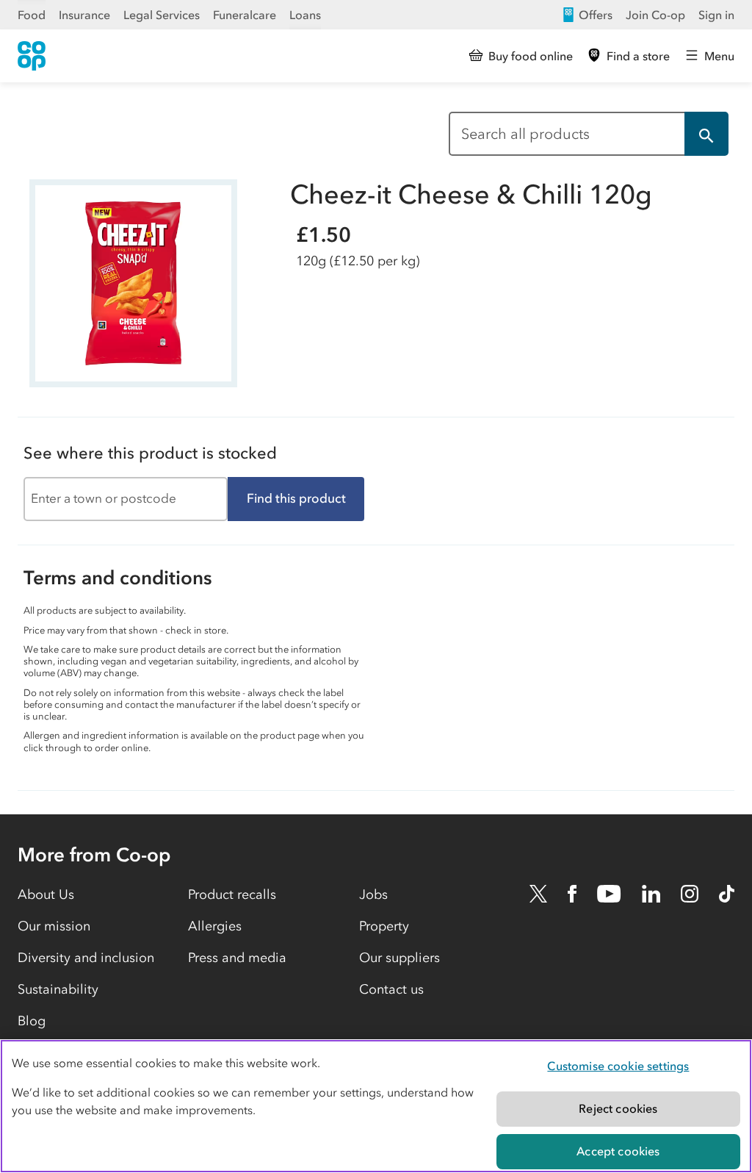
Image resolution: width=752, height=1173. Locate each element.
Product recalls (232, 894)
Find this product (296, 498)
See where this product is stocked (150, 453)
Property (384, 926)
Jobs (373, 894)
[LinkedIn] (651, 894)
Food (32, 14)
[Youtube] (609, 894)
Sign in (716, 14)
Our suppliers (399, 958)
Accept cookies (617, 1151)
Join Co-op (655, 14)
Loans (305, 14)
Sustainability (58, 989)
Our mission (54, 926)
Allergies (215, 926)
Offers (595, 14)
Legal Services (161, 14)
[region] (376, 1106)
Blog (32, 1021)
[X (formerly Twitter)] (538, 894)
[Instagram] (689, 894)
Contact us (391, 989)
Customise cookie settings (618, 1065)
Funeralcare (244, 14)
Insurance (84, 14)
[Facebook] (572, 894)
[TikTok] (726, 894)
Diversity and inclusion (86, 958)
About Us (46, 894)
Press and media (237, 958)
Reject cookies (618, 1108)
